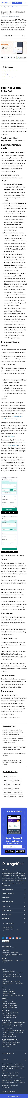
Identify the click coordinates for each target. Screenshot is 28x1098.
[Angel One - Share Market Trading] (6, 2)
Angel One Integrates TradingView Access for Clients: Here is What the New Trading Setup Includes (13, 732)
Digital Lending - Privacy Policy (9, 1075)
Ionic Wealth (14, 948)
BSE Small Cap (6, 976)
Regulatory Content (18, 1064)
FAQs (3, 1073)
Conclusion (6, 79)
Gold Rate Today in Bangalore (10, 1007)
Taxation (21, 796)
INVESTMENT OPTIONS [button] (8, 893)
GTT (25, 442)
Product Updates (18, 792)
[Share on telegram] (2, 57)
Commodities (12, 776)
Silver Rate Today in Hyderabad (10, 1012)
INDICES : (4, 969)
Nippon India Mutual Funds (9, 1036)
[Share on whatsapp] (5, 57)
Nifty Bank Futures (15, 981)
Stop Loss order (13, 445)
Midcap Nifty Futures (8, 983)
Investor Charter (20, 1077)
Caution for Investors (7, 1087)
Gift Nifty (19, 976)
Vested (21, 960)
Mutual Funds (16, 788)
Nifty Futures (6, 981)
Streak (16, 960)
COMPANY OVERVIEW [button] (7, 889)
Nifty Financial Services (8, 973)
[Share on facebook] (11, 57)
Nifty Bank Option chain (8, 991)
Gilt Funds (5, 1044)
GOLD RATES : (5, 998)
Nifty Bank (11, 971)
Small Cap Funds (7, 1042)
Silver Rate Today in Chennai (10, 1015)
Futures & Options (8, 780)
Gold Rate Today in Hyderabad (10, 1005)
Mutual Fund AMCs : (7, 1029)
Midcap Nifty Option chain (9, 993)
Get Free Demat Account (14, 1096)
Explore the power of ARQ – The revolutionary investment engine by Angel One (13, 762)
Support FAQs (16, 929)
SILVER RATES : (6, 1010)
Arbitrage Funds (16, 1042)
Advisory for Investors (7, 1080)
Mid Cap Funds (12, 1044)
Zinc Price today (7, 1024)
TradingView (5, 961)
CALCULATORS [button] (5, 897)
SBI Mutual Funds (19, 1030)
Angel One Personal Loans (8, 1077)
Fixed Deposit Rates (13, 955)
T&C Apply (8, 1073)
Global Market (17, 780)
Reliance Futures (19, 983)
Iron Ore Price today (7, 1025)
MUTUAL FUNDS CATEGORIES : (9, 1039)
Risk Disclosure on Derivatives (9, 1085)
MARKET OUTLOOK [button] (6, 914)
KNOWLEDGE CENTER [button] (7, 901)
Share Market (13, 796)
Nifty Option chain (7, 989)
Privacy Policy (15, 1073)
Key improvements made (10, 74)
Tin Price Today (18, 1025)
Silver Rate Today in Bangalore (10, 1014)
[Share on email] (14, 57)
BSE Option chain (19, 995)
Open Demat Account (17, 2)
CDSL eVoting (5, 1082)
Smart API (5, 955)
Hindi (5, 784)
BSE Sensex (16, 974)
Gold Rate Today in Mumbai (9, 1000)
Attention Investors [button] (8, 1053)
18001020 (7, 929)
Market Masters (16, 784)
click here (11, 436)
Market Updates (7, 788)
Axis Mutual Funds (7, 1032)
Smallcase (10, 960)
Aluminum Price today (19, 1022)
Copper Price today (7, 1022)
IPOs (9, 784)
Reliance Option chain (8, 995)
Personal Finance (7, 792)
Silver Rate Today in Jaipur (9, 1017)
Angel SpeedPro (6, 954)
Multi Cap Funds (6, 1046)
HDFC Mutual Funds (18, 1032)
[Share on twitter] (8, 57)
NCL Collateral (17, 1080)
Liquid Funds (13, 1041)
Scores (21, 1066)
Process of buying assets (10, 77)
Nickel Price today (17, 1024)
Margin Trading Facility (17, 954)
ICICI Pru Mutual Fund (8, 1034)
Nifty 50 (5, 971)
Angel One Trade (14, 952)
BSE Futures (6, 985)
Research (6, 796)
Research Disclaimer (7, 1064)
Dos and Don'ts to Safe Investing (10, 1066)
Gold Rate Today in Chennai (9, 1003)
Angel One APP (6, 952)
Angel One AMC (6, 948)
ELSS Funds (6, 1041)
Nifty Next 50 (19, 973)
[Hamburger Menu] (26, 2)
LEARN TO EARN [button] (6, 906)
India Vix (14, 976)
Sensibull (5, 960)
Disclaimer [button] (5, 1060)
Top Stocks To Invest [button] (8, 923)
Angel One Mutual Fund (8, 1030)
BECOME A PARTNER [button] (7, 910)
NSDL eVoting (13, 1082)
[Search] (24, 2)
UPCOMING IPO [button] (5, 918)
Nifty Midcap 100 (7, 974)
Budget (5, 776)
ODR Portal (21, 1082)
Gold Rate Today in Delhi (8, 1001)
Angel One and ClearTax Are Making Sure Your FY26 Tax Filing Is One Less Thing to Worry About (13, 740)
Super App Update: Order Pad (11, 71)
